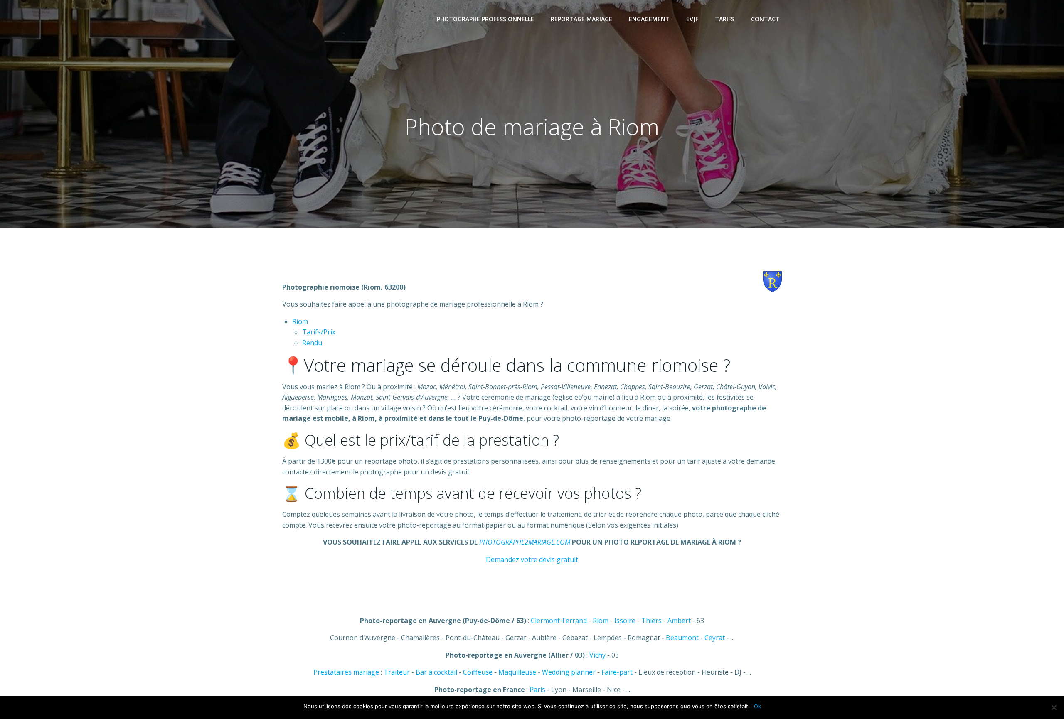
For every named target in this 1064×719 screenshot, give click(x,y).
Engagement (649, 19)
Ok (757, 706)
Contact (765, 19)
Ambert (679, 620)
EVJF (692, 19)
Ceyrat (714, 637)
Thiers (651, 620)
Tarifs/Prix (318, 331)
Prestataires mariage (346, 672)
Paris (537, 689)
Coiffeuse (478, 672)
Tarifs (724, 19)
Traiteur (397, 672)
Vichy (597, 655)
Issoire (624, 620)
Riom (300, 321)
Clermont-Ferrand (559, 620)
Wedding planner (569, 672)
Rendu (312, 342)
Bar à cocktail (436, 672)
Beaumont (682, 637)
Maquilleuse (517, 672)
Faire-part (617, 672)
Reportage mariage (581, 19)
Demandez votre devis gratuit (532, 559)
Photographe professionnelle (485, 19)
